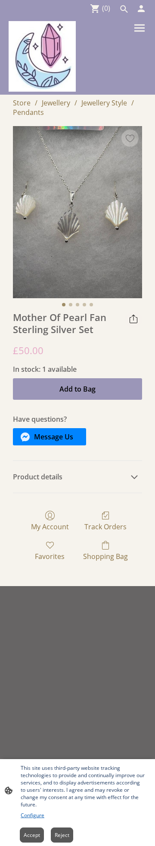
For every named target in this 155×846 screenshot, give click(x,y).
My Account (50, 526)
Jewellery (56, 103)
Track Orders (105, 526)
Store (22, 103)
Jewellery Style (104, 103)
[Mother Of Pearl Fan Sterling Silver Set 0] (77, 212)
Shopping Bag (105, 556)
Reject (62, 835)
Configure (32, 815)
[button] (124, 9)
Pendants (28, 112)
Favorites (50, 556)
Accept (32, 835)
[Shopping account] (141, 8)
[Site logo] (42, 56)
